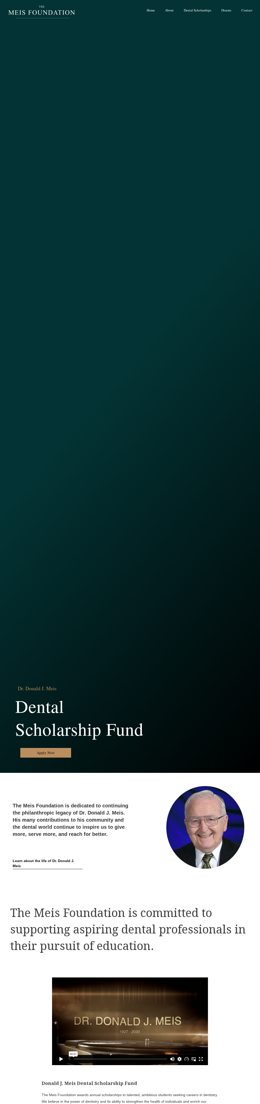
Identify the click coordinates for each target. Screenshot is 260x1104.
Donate (226, 10)
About (169, 10)
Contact (246, 10)
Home (151, 10)
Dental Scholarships (197, 10)
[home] (41, 10)
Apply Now (46, 752)
